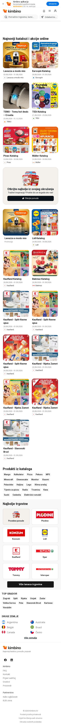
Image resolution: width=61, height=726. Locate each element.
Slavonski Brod (34, 603)
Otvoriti (53, 3)
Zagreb (6, 598)
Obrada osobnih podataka (30, 722)
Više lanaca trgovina (30, 584)
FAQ (5, 670)
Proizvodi (7, 685)
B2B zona (7, 700)
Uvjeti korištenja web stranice (30, 718)
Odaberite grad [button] (51, 17)
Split (15, 598)
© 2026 (30, 711)
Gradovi (6, 681)
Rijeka (24, 598)
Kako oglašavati (10, 696)
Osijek (33, 598)
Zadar (42, 598)
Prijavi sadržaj (9, 678)
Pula (21, 603)
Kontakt (6, 674)
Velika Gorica (9, 603)
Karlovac (48, 603)
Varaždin (7, 607)
